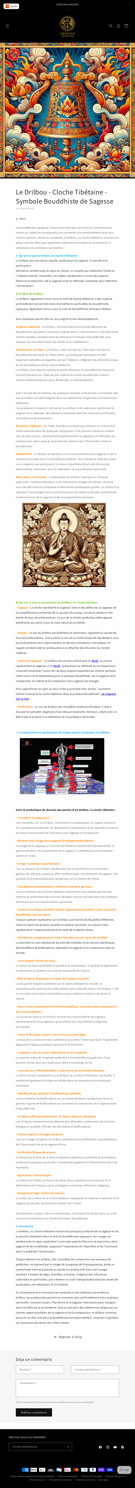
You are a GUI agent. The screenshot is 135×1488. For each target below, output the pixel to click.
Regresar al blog (70, 1337)
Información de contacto (60, 1480)
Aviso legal (103, 1480)
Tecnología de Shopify (44, 1476)
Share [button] (22, 218)
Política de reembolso (68, 1476)
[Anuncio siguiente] (128, 5)
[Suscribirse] (68, 1447)
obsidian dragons (25, 1476)
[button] (7, 26)
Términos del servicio (115, 1476)
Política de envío (37, 1480)
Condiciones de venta (85, 1480)
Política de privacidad (91, 1476)
